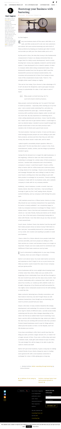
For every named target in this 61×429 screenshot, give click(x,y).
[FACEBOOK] (56, 2)
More (53, 5)
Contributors (44, 5)
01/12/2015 (22, 15)
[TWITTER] (53, 2)
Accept (29, 426)
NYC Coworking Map (31, 5)
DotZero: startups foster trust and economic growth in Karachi (47, 380)
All (6, 5)
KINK (6, 44)
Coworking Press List (16, 5)
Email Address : (49, 400)
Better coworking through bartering (42, 366)
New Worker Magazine (11, 2)
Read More (36, 426)
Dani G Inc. (7, 20)
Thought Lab (37, 15)
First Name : (49, 395)
